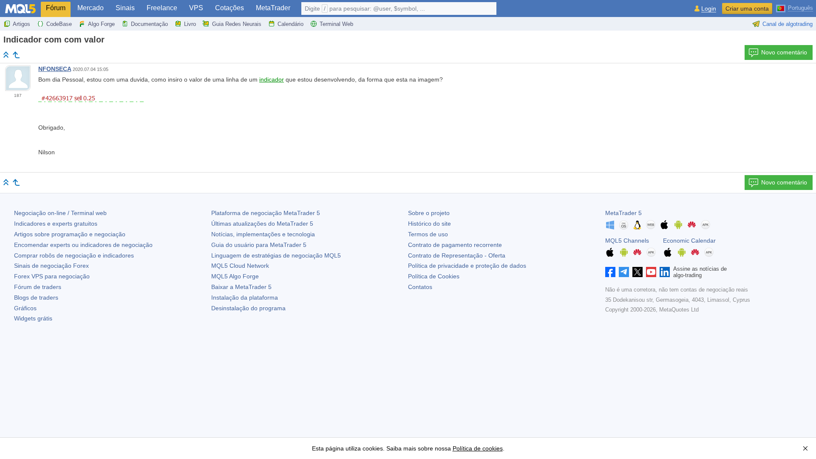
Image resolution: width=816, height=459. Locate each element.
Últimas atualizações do (262, 223)
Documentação (149, 24)
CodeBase (59, 24)
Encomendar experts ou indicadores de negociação (83, 244)
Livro (190, 24)
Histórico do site (429, 223)
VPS (196, 7)
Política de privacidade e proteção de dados (467, 265)
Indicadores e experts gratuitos (55, 223)
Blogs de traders (36, 297)
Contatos (420, 286)
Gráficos (25, 308)
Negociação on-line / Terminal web (60, 213)
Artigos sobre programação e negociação (69, 234)
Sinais (125, 7)
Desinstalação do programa (248, 308)
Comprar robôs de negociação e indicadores (74, 255)
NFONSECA (54, 68)
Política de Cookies (433, 276)
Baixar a (241, 286)
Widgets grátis (33, 318)
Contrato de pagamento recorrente (455, 244)
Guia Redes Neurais (236, 24)
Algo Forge (101, 24)
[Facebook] (610, 272)
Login (708, 9)
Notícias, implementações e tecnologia (263, 234)
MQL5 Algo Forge (235, 276)
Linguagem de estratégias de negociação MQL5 (276, 255)
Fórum (55, 7)
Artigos (21, 24)
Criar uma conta (747, 8)
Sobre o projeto (429, 213)
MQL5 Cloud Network (240, 265)
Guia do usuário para (258, 244)
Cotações (229, 7)
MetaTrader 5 (623, 213)
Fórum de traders (37, 286)
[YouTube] (651, 272)
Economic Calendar (689, 240)
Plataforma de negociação (265, 213)
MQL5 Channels (627, 240)
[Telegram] (624, 272)
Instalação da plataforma (244, 297)
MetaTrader (273, 7)
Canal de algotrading (787, 24)
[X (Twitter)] (637, 272)
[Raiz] (5, 54)
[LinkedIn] (665, 272)
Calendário (290, 24)
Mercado (90, 7)
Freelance (162, 7)
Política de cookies (478, 448)
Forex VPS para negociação (52, 276)
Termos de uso (428, 234)
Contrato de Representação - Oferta (456, 255)
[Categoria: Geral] (16, 54)
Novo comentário (784, 52)
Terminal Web (336, 24)
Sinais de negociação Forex (51, 265)
